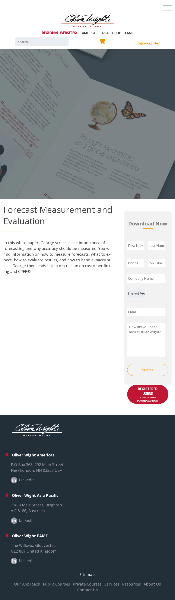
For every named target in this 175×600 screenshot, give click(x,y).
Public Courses (56, 584)
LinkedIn (27, 479)
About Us (152, 584)
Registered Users (147, 394)
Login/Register (148, 43)
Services (111, 584)
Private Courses (87, 584)
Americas (89, 33)
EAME (129, 33)
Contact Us (87, 589)
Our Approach (27, 584)
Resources (131, 584)
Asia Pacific (111, 33)
